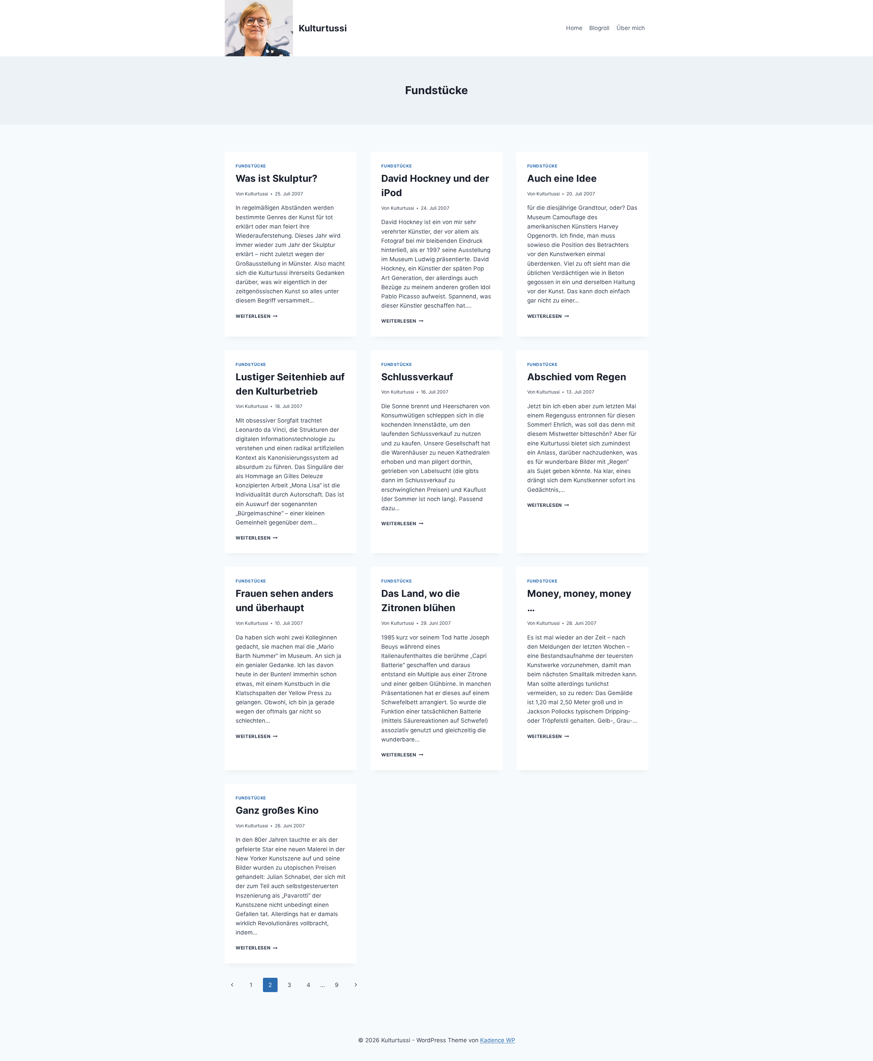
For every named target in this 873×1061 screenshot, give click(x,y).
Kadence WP (497, 1040)
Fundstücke (251, 165)
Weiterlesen (257, 316)
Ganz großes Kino (277, 810)
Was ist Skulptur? (276, 178)
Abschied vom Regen (576, 377)
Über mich (631, 28)
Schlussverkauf (417, 377)
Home (574, 28)
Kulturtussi (256, 193)
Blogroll (599, 28)
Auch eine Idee (562, 178)
